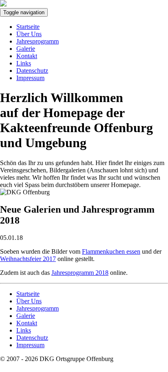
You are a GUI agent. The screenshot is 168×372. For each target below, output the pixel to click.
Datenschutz (32, 70)
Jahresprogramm (37, 41)
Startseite (28, 26)
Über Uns (29, 33)
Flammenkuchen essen (111, 251)
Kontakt (26, 55)
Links (23, 63)
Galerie (25, 48)
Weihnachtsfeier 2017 (28, 258)
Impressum (30, 77)
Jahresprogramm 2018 (79, 272)
